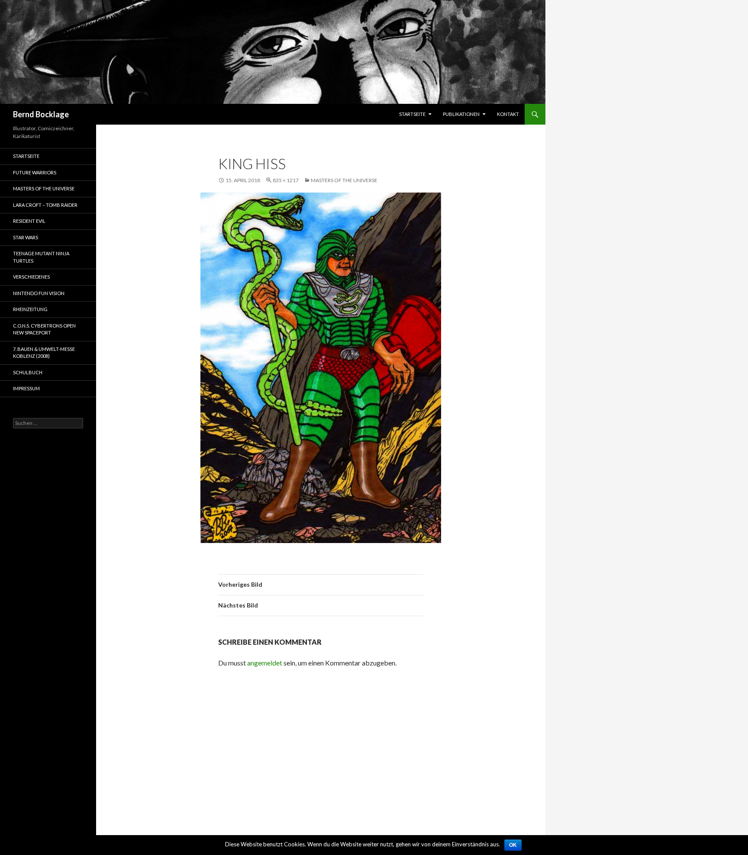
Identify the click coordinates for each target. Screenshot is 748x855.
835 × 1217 (286, 180)
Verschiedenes (31, 277)
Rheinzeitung (30, 309)
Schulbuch (27, 372)
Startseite (412, 114)
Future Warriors (34, 172)
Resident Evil (29, 221)
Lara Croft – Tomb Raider (45, 205)
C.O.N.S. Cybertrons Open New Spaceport (44, 329)
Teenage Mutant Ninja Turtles (41, 257)
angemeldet (264, 663)
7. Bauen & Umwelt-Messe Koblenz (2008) (44, 352)
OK (513, 845)
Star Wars (25, 237)
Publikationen (461, 114)
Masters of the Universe (344, 180)
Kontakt (508, 114)
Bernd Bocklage (41, 114)
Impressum (26, 388)
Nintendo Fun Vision (38, 293)
